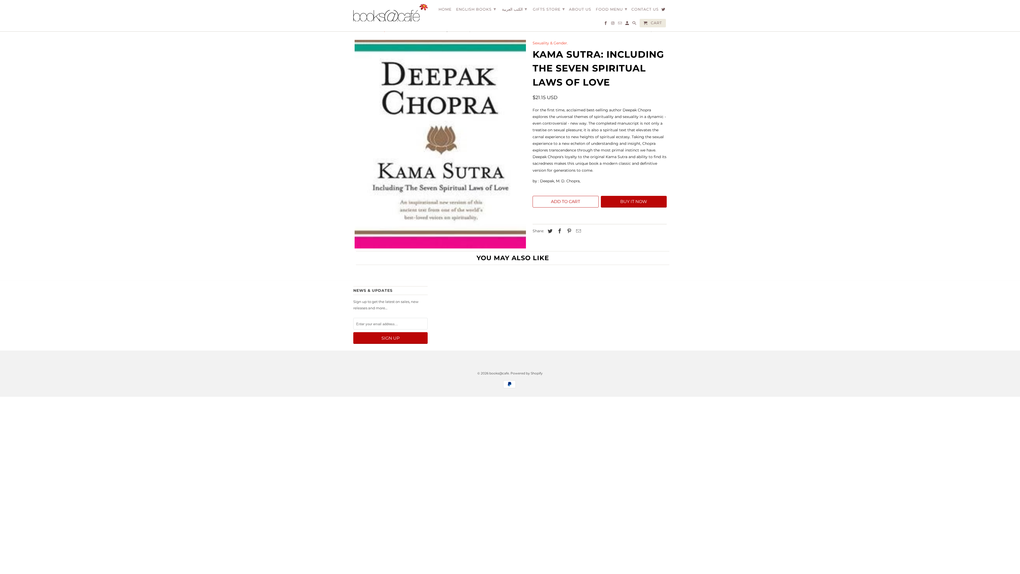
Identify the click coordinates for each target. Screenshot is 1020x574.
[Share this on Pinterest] (568, 231)
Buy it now (633, 201)
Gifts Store (549, 9)
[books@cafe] (390, 12)
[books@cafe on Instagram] (613, 24)
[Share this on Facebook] (559, 231)
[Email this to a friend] (577, 231)
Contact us (645, 9)
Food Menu (611, 9)
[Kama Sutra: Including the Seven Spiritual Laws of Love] (440, 144)
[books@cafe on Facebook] (606, 24)
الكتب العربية (514, 9)
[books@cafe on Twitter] (663, 10)
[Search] (634, 24)
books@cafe (499, 373)
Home (445, 9)
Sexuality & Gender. (550, 43)
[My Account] (627, 24)
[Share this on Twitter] (549, 231)
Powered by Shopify (527, 373)
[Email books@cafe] (620, 24)
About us (580, 9)
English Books (476, 9)
